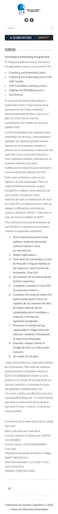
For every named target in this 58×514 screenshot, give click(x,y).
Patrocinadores (39, 499)
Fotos (15, 499)
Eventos (34, 495)
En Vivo (12, 495)
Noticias (22, 495)
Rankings (45, 495)
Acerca (25, 499)
